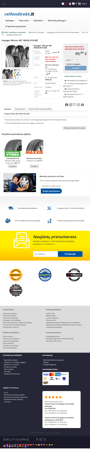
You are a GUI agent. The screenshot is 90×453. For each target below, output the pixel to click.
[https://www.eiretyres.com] (49, 444)
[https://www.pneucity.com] (47, 444)
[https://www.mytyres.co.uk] (25, 444)
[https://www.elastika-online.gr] (10, 446)
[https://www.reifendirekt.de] (4, 444)
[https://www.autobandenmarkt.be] (36, 444)
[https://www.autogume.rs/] (25, 446)
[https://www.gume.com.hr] (15, 446)
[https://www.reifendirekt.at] (31, 444)
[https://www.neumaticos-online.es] (28, 444)
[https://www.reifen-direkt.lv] (23, 446)
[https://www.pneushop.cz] (41, 444)
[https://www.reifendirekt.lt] (20, 446)
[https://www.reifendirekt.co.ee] (18, 446)
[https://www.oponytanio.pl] (4, 446)
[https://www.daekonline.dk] (20, 444)
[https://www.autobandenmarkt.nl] (23, 444)
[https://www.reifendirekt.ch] (10, 444)
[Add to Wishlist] (74, 104)
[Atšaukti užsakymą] (67, 3)
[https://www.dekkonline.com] (18, 444)
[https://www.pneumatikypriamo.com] (44, 444)
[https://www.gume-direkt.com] (33, 444)
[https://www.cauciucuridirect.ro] (7, 446)
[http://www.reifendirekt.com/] (28, 446)
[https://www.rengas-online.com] (39, 444)
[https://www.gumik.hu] (52, 444)
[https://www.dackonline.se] (12, 444)
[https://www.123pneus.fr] (7, 444)
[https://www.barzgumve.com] (12, 446)
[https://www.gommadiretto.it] (15, 444)
